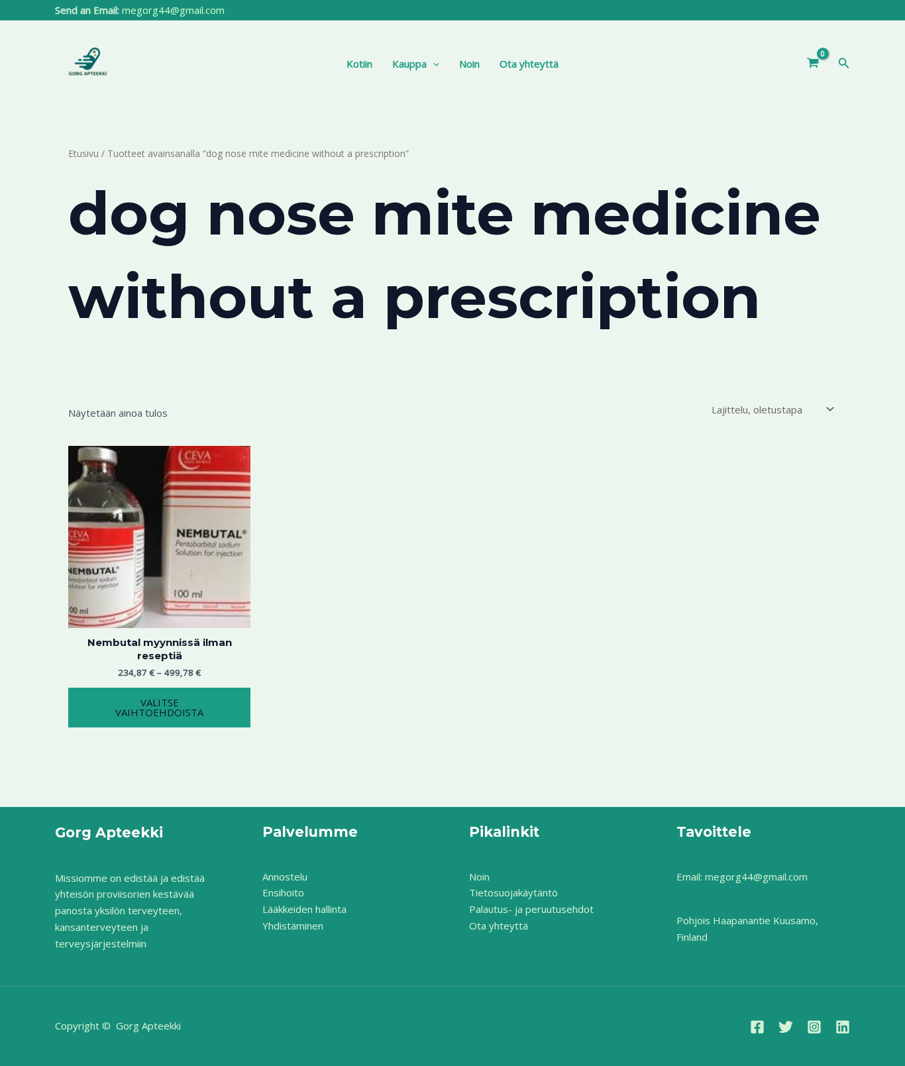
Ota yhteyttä (529, 63)
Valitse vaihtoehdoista (159, 707)
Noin (469, 63)
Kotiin (359, 63)
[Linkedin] (842, 1027)
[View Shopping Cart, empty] (813, 63)
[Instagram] (814, 1027)
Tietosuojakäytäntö (513, 892)
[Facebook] (757, 1027)
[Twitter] (785, 1027)
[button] (433, 64)
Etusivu (83, 153)
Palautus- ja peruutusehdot (531, 909)
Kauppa (409, 63)
